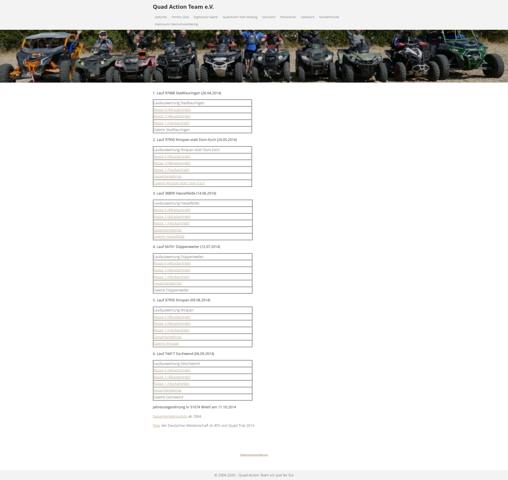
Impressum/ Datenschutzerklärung (176, 24)
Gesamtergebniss (168, 176)
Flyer (156, 425)
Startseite (161, 17)
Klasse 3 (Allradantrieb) (172, 116)
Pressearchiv (288, 17)
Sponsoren (269, 17)
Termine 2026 (180, 17)
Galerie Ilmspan (166, 343)
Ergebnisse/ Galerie (206, 17)
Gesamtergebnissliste (170, 416)
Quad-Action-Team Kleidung (240, 17)
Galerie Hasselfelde (169, 236)
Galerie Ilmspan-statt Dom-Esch (179, 183)
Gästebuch (308, 17)
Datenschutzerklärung (254, 454)
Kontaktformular (329, 17)
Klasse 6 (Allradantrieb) (172, 109)
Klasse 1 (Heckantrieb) (171, 122)
